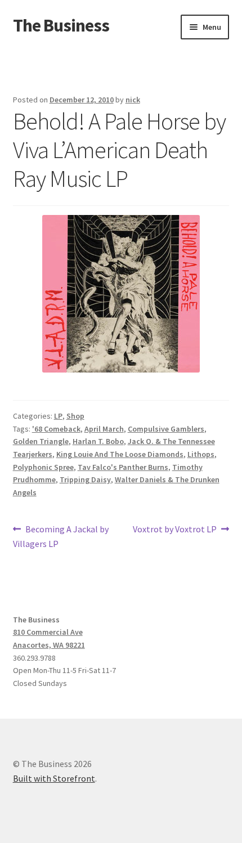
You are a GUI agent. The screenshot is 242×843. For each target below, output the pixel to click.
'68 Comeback (56, 429)
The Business (61, 25)
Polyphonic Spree (43, 467)
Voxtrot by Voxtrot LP (175, 530)
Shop (75, 416)
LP (58, 416)
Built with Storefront (54, 778)
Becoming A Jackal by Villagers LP (61, 536)
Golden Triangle (41, 441)
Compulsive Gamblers (166, 429)
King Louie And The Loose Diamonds (119, 454)
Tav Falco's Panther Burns (123, 467)
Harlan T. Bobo (98, 441)
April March (104, 429)
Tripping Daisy (85, 479)
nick (133, 100)
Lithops (200, 454)
